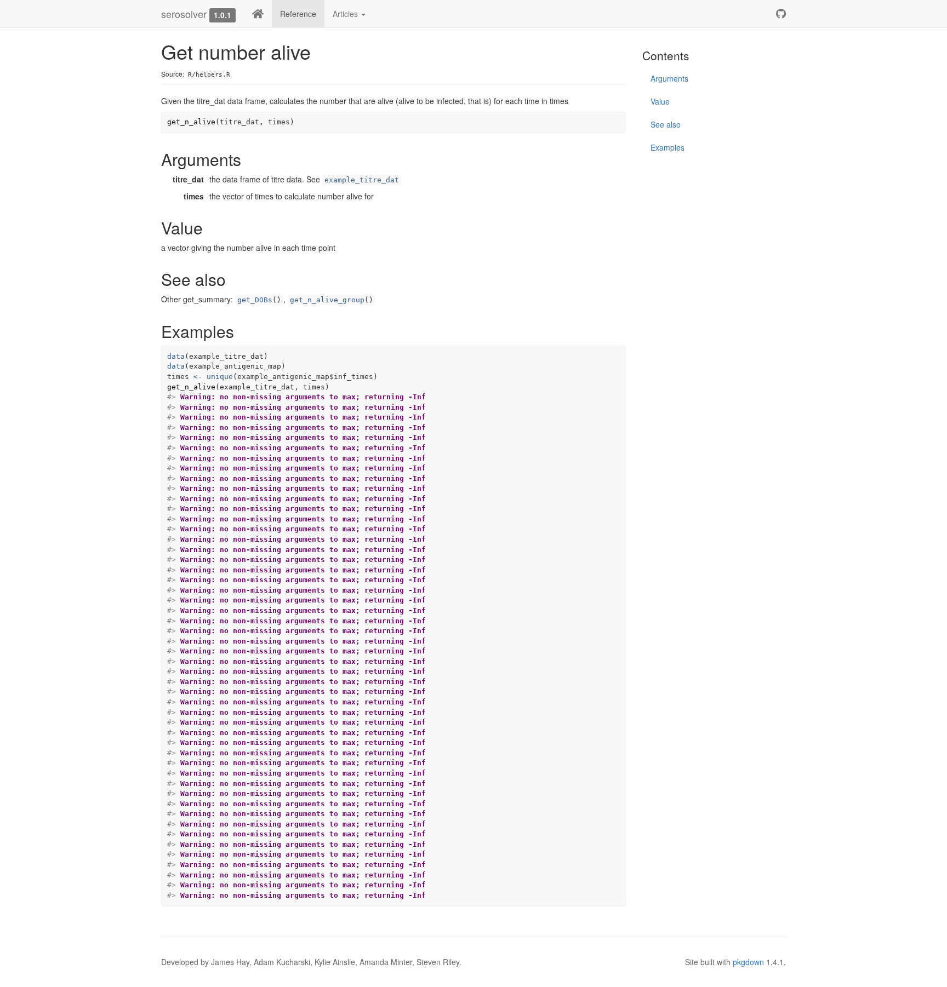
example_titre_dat (361, 180)
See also (666, 124)
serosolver (184, 14)
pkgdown (748, 961)
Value (660, 101)
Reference (298, 13)
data (176, 356)
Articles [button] (346, 13)
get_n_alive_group (327, 300)
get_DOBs (254, 300)
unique (220, 376)
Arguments (669, 78)
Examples (667, 147)
